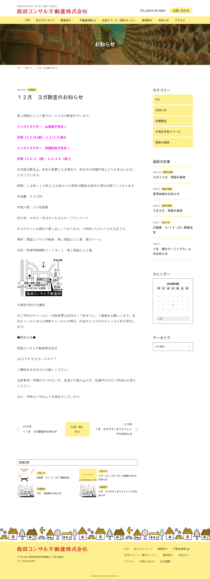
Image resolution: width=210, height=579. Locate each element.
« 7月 (160, 318)
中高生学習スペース (167, 131)
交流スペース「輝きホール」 (119, 20)
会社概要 (165, 561)
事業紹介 (65, 20)
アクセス (180, 20)
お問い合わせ (147, 561)
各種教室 (32, 90)
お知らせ (163, 20)
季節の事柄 (162, 142)
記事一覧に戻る (77, 429)
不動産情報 (86, 20)
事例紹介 (147, 20)
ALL (158, 99)
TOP (27, 20)
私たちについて (45, 20)
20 (173, 304)
